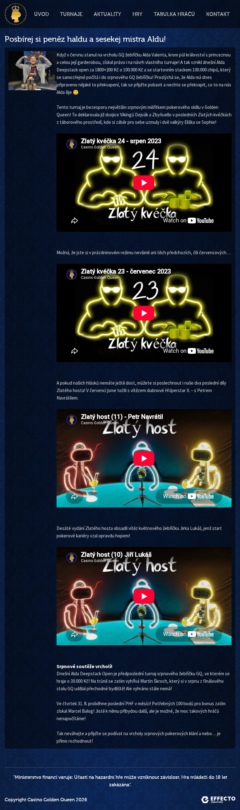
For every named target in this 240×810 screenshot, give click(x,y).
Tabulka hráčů (174, 14)
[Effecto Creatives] (218, 799)
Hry (137, 14)
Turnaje (71, 14)
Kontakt (218, 14)
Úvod (41, 14)
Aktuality (107, 14)
